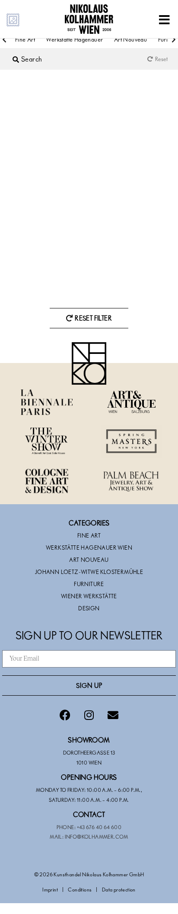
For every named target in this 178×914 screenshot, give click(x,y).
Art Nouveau (130, 39)
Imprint (50, 889)
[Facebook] (65, 715)
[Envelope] (113, 715)
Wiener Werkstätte (89, 596)
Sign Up (89, 685)
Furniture (89, 583)
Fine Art (25, 39)
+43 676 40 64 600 (99, 827)
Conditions (80, 889)
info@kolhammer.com (96, 836)
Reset (161, 58)
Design (88, 608)
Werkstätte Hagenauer (74, 39)
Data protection (119, 889)
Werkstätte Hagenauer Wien (89, 547)
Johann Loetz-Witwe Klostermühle (89, 571)
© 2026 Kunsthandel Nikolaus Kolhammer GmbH (89, 874)
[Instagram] (89, 715)
